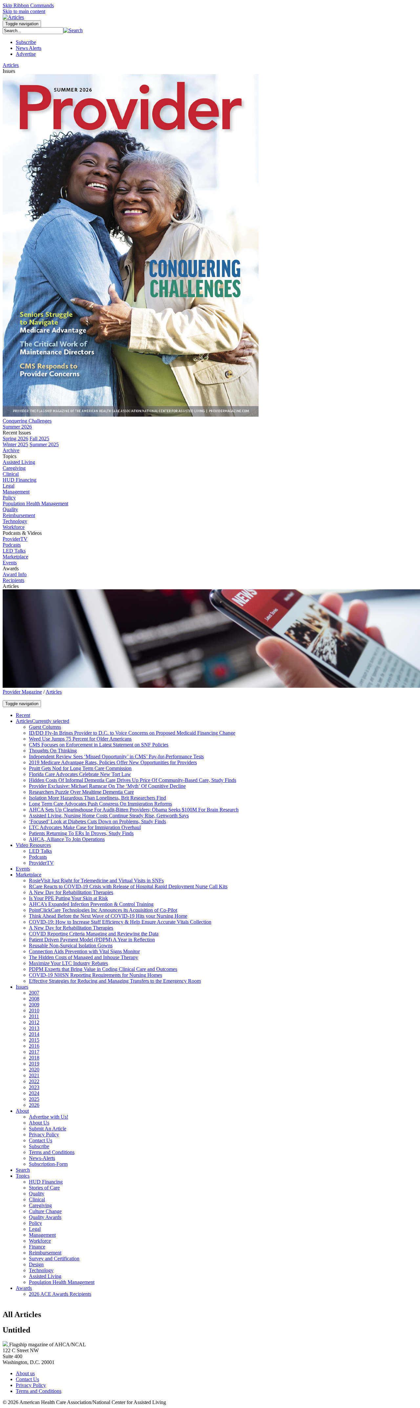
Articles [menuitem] (11, 65)
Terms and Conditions (38, 1391)
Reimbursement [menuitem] (19, 515)
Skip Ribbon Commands (28, 5)
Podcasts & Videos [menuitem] (22, 533)
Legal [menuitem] (8, 486)
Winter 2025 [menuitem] (15, 444)
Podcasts (12, 545)
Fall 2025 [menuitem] (39, 438)
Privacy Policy (31, 1385)
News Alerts (28, 48)
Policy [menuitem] (9, 497)
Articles (54, 692)
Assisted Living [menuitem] (19, 462)
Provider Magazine (22, 692)
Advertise (26, 54)
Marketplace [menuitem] (15, 556)
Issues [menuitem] (9, 71)
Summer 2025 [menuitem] (44, 444)
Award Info (15, 574)
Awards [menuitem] (11, 568)
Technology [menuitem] (15, 521)
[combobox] (33, 30)
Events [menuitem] (10, 562)
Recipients (13, 580)
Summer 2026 (17, 427)
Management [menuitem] (16, 491)
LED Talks (14, 551)
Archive (11, 450)
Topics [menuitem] (9, 456)
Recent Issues (17, 432)
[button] (73, 30)
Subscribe (26, 42)
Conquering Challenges (27, 421)
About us (25, 1373)
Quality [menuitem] (10, 509)
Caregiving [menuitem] (14, 468)
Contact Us (27, 1379)
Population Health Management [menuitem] (35, 503)
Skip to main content (24, 11)
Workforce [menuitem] (14, 527)
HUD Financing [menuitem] (19, 480)
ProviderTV (15, 539)
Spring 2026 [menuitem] (15, 438)
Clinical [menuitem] (11, 474)
